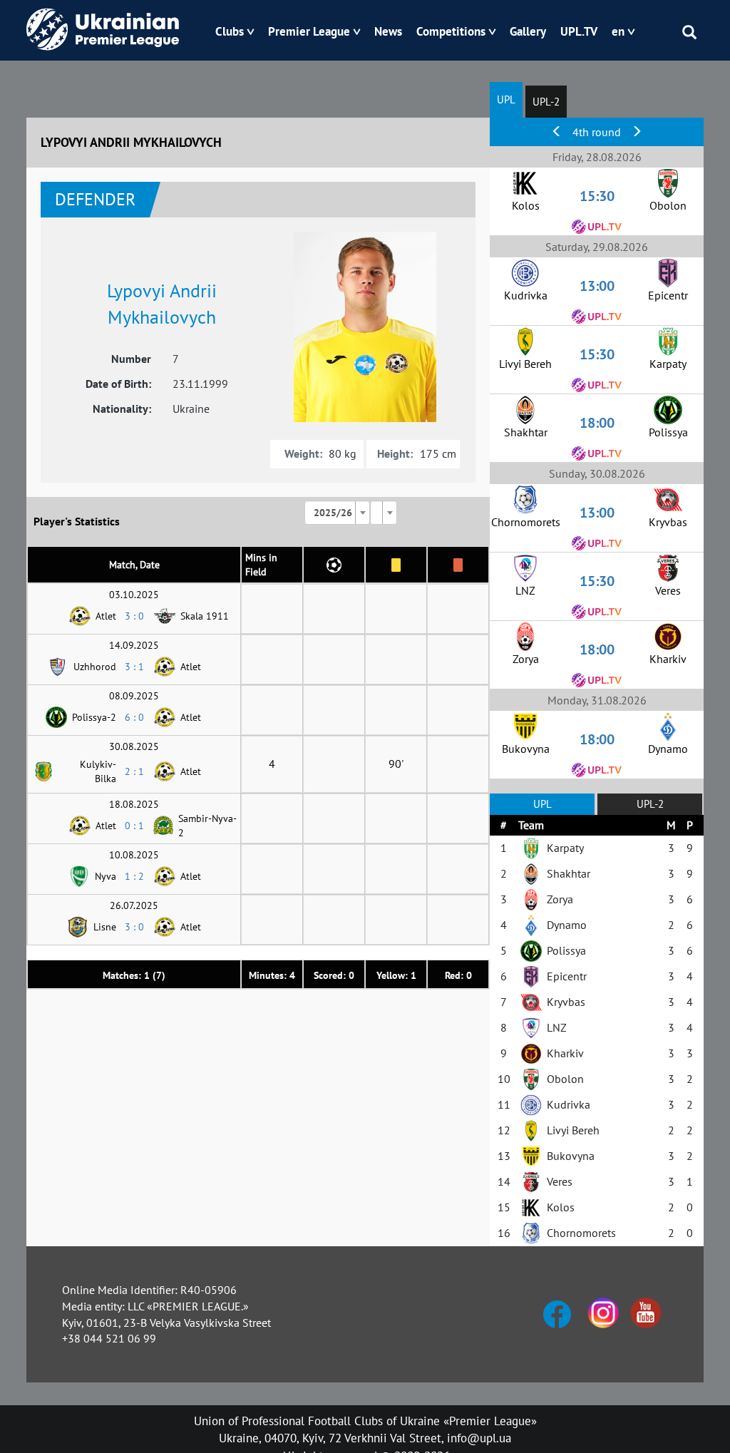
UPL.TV (578, 31)
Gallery (528, 31)
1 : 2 (134, 876)
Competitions (450, 31)
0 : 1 (134, 825)
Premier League (309, 31)
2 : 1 (134, 771)
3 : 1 (134, 666)
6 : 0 (134, 717)
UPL (506, 99)
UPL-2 (546, 101)
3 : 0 (134, 616)
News (388, 31)
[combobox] (337, 512)
